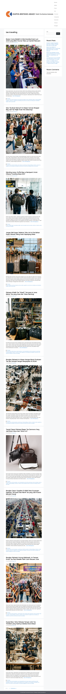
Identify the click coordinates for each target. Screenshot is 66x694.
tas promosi (24, 100)
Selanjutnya (13, 688)
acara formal (9, 99)
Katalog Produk (55, 7)
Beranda (55, 2)
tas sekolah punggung (22, 683)
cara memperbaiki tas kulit (26, 351)
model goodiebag (38, 99)
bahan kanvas (13, 351)
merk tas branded (24, 225)
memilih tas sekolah (25, 549)
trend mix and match (12, 101)
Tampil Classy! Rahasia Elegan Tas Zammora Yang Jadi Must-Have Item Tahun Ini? (22, 430)
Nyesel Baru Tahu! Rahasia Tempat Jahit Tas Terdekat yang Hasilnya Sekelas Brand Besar (21, 623)
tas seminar (25, 423)
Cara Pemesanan (56, 13)
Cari (47, 31)
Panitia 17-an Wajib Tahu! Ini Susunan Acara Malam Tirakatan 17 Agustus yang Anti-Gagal (53, 62)
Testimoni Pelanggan (56, 24)
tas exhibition (17, 166)
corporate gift (19, 613)
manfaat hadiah (11, 225)
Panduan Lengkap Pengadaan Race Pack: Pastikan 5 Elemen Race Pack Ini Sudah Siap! (52, 44)
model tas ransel (38, 225)
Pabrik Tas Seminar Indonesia (44, 14)
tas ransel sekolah (15, 683)
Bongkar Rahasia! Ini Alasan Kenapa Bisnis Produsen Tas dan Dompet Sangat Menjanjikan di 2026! (23, 360)
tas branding (20, 100)
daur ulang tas (9, 285)
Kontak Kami (56, 19)
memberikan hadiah (31, 99)
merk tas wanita (29, 225)
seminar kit (11, 100)
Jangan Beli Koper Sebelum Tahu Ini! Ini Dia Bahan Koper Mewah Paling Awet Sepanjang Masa (23, 233)
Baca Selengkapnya (16, 95)
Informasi (8, 98)
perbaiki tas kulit (26, 483)
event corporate (24, 613)
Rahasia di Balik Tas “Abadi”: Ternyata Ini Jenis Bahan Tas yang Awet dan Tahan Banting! (21, 293)
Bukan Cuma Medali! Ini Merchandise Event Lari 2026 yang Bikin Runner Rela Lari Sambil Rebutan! (23, 40)
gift (18, 99)
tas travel (27, 100)
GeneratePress (43, 692)
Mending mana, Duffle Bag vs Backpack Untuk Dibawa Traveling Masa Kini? (21, 173)
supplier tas (15, 100)
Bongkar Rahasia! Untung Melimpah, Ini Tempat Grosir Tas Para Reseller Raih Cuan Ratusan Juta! (22, 558)
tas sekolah (10, 353)
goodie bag (21, 99)
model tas (7, 100)
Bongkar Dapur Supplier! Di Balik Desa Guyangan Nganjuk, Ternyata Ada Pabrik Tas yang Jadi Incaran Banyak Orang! (23, 492)
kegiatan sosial (25, 99)
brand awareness (14, 99)
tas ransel (21, 423)
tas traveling (32, 100)
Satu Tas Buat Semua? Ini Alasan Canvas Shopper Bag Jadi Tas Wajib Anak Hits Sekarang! (22, 109)
